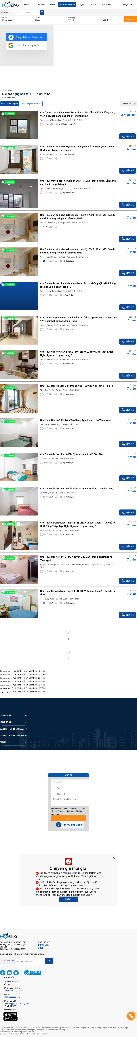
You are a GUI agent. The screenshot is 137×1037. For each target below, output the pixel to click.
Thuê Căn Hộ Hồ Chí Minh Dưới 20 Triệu (28, 678)
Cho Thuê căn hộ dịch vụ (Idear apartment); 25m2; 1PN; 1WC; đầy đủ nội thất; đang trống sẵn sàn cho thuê (77, 217)
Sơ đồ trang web (43, 1034)
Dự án (52, 4)
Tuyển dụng (106, 4)
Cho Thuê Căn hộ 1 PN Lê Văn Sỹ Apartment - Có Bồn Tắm (71, 454)
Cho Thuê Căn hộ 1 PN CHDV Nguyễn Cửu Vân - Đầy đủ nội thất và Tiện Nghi (76, 558)
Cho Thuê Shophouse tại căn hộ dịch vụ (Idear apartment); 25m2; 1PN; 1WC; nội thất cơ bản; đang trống (78, 319)
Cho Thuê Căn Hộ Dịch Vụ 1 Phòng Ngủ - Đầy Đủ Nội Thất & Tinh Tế (76, 385)
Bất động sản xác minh (32, 104)
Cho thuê (41, 4)
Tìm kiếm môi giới (67, 4)
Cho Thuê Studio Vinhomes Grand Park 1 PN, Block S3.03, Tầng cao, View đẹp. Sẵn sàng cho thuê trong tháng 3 (77, 114)
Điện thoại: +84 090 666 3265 (12, 949)
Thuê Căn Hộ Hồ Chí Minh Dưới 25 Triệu (28, 681)
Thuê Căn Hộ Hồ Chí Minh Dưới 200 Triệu (29, 692)
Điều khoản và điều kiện (9, 1034)
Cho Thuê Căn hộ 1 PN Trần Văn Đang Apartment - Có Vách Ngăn (75, 420)
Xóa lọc (130, 19)
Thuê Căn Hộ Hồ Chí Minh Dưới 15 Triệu (28, 674)
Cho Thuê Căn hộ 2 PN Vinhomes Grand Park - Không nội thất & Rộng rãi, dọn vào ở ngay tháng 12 (78, 285)
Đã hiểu (68, 899)
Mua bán (28, 4)
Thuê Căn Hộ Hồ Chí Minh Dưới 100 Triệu (29, 688)
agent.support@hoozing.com (16, 1003)
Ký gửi (81, 4)
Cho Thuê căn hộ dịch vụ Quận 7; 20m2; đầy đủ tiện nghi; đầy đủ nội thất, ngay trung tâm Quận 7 (77, 148)
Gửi (49, 961)
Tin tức (92, 4)
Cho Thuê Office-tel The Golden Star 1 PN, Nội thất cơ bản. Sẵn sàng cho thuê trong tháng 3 (78, 182)
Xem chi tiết (19, 125)
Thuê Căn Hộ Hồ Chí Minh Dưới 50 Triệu (28, 685)
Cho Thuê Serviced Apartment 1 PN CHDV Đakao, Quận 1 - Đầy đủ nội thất (78, 593)
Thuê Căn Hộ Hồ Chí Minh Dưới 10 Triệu (28, 671)
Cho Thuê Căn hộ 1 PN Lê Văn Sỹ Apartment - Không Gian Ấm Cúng (76, 488)
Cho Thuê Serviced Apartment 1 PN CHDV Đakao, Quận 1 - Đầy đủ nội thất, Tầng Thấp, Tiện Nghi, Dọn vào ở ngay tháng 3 (78, 524)
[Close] (87, 775)
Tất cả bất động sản (9, 104)
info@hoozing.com (11, 997)
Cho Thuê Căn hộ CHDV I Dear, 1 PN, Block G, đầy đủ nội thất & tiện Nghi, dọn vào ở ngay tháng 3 (76, 353)
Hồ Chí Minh (7, 90)
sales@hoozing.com (12, 990)
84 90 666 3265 (43, 946)
